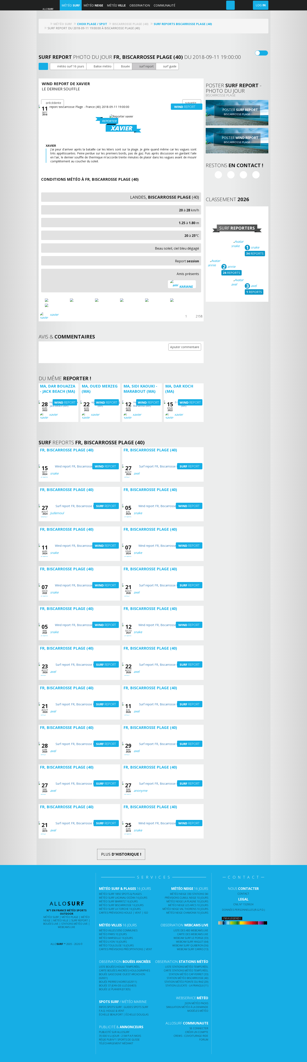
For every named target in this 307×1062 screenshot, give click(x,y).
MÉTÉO (71, 5)
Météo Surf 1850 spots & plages (120, 894)
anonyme (140, 790)
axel (253, 286)
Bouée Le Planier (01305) (114, 989)
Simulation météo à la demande (187, 1007)
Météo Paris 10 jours (113, 934)
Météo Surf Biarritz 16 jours (118, 901)
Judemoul (57, 513)
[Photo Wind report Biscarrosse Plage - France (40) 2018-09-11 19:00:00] (57, 300)
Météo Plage (70, 917)
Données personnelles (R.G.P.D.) (243, 910)
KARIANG (186, 286)
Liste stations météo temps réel (186, 967)
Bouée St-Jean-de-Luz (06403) (117, 985)
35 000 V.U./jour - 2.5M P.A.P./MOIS (120, 1036)
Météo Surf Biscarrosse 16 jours (121, 905)
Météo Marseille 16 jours (116, 938)
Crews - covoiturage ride (191, 1036)
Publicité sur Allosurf (114, 1032)
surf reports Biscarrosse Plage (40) (183, 24)
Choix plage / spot (92, 24)
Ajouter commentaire (184, 347)
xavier (54, 314)
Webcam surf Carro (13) (192, 949)
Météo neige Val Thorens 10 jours (185, 909)
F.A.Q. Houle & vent (111, 1011)
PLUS (121, 854)
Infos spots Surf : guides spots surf (123, 1007)
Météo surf (51, 917)
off (264, 53)
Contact (243, 893)
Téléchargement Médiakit (116, 1043)
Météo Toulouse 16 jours (116, 945)
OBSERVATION (139, 5)
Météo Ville (61, 920)
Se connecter (198, 1028)
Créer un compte (196, 1032)
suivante (190, 103)
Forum (203, 1039)
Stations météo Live (74, 924)
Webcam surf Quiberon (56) (190, 945)
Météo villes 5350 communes (118, 930)
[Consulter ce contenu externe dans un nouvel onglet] (50, 935)
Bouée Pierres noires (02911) (118, 982)
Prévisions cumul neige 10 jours (186, 897)
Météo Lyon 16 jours (113, 941)
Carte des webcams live (192, 934)
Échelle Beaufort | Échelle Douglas (123, 1014)
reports (255, 253)
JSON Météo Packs (196, 1003)
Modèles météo (197, 1011)
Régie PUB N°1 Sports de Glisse (119, 1039)
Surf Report (79, 920)
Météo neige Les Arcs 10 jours (188, 905)
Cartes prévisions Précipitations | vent (125, 949)
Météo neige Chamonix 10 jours (187, 912)
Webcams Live (66, 927)
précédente (53, 103)
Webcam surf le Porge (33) (191, 938)
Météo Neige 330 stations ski (189, 894)
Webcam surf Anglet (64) (192, 941)
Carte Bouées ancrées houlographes (124, 970)
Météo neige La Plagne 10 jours (187, 901)
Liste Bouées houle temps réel (119, 967)
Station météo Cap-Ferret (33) (188, 974)
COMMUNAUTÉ (164, 5)
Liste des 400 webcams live (191, 930)
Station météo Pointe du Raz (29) (186, 982)
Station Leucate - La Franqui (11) (186, 985)
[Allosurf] (47, 24)
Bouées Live (50, 924)
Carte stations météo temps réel (186, 970)
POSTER (240, 111)
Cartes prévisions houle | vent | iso (123, 912)
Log (261, 5)
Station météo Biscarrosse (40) (187, 978)
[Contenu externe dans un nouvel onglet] (218, 175)
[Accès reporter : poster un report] (230, 5)
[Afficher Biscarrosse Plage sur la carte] (43, 66)
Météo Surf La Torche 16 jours (120, 909)
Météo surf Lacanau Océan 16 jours (123, 897)
